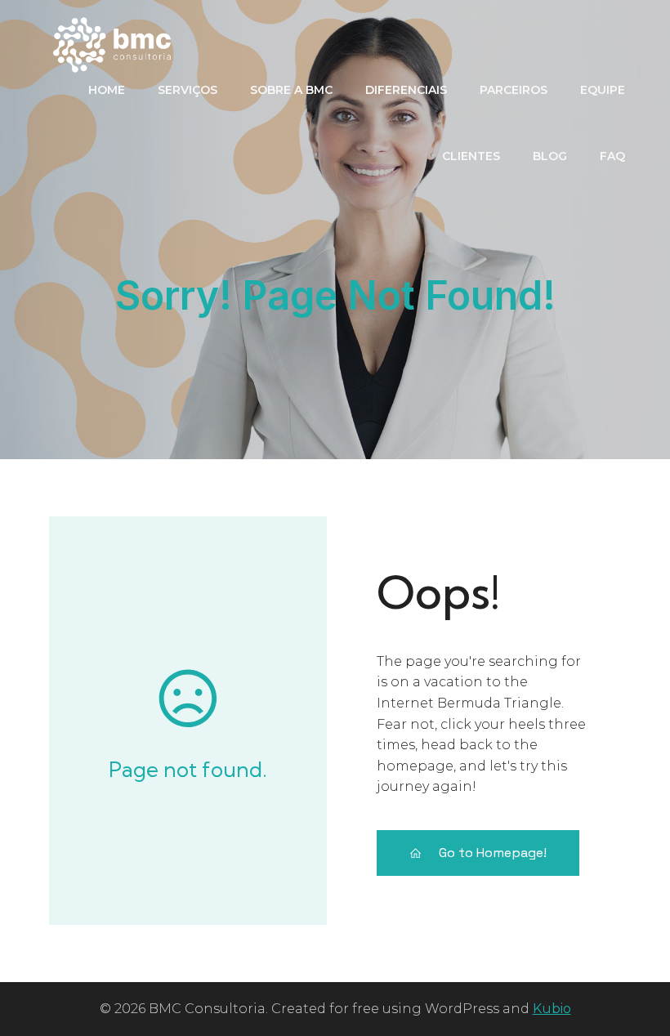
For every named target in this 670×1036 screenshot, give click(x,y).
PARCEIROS (513, 90)
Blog (550, 156)
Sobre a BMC (291, 90)
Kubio (552, 1008)
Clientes (471, 156)
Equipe (602, 90)
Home (106, 90)
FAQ (612, 156)
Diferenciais (406, 90)
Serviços (187, 90)
